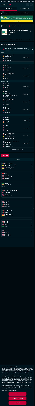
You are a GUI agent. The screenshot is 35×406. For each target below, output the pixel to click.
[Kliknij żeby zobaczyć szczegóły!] (17, 58)
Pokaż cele (17, 402)
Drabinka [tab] (5, 156)
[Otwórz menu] (31, 4)
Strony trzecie (28, 380)
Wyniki (28, 39)
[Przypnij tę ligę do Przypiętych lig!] (30, 31)
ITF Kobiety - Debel (17, 26)
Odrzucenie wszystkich (17, 398)
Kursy (12, 39)
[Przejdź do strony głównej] (9, 4)
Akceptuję (17, 393)
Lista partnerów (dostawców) (9, 390)
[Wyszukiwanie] (27, 4)
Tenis (5, 26)
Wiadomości (20, 39)
